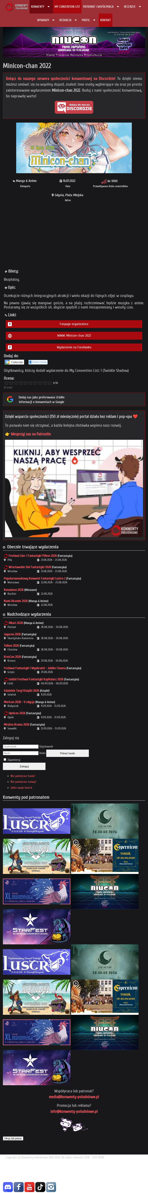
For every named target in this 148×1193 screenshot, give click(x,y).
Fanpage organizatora (74, 324)
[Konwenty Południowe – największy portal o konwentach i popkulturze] (16, 6)
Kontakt (105, 20)
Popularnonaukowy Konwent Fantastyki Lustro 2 (35, 578)
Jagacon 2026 (12, 634)
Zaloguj (24, 766)
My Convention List (67, 6)
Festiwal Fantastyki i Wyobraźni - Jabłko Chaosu (35, 668)
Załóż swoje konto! (21, 787)
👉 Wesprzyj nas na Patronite (28, 434)
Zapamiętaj (14, 760)
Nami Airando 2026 (16, 601)
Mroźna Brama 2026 (16, 724)
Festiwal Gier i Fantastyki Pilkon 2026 (33, 556)
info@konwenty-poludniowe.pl (74, 1111)
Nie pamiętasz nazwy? (23, 781)
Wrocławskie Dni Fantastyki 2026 (30, 567)
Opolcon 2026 (17, 713)
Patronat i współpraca (98, 6)
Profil (86, 20)
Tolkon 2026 (11, 646)
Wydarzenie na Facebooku (74, 347)
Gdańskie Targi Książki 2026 (21, 691)
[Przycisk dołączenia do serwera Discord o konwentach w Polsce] (74, 107)
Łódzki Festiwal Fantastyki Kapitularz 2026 (36, 679)
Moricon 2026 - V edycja (19, 702)
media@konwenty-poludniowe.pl (74, 1096)
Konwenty (37, 6)
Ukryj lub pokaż (13, 1138)
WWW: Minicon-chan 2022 (74, 336)
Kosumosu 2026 (14, 590)
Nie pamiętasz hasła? (23, 776)
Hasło (42, 753)
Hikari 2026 (16, 623)
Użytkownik (46, 746)
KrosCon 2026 (12, 657)
